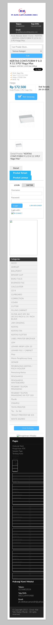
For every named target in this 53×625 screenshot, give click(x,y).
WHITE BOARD (18, 419)
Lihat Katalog (27, 428)
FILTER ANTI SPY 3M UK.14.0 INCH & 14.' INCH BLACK (23, 316)
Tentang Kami (17, 454)
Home (30, 36)
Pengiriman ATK (18, 449)
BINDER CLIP (17, 275)
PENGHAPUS (17, 376)
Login (17, 185)
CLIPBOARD (16, 295)
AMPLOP (15, 267)
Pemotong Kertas (18, 373)
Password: (15, 198)
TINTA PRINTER (18, 407)
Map (13, 354)
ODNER (14, 362)
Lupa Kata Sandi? (35, 205)
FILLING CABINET (19, 310)
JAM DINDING (17, 323)
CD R (13, 291)
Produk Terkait (20, 173)
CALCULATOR (17, 287)
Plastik (14, 399)
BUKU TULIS (16, 279)
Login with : (15, 210)
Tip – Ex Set (16, 411)
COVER (14, 303)
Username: (15, 190)
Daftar (29, 185)
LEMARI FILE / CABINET (22, 351)
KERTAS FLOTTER (19, 335)
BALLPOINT (16, 271)
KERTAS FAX (16, 331)
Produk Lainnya (20, 178)
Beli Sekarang (28, 97)
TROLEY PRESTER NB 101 (22, 415)
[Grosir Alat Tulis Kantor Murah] (24, 15)
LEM (13, 343)
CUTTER (15, 306)
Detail (16, 168)
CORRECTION (17, 299)
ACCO (14, 263)
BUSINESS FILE (17, 283)
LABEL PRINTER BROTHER (23, 339)
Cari (27, 56)
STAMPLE (15, 403)
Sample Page (17, 451)
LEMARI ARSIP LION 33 (21, 347)
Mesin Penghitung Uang (21, 358)
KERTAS (38, 36)
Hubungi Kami (18, 446)
